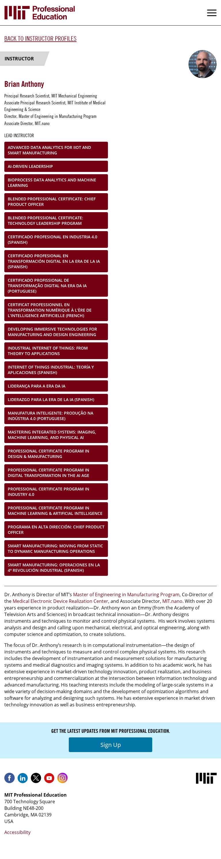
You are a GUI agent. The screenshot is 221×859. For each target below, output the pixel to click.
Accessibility (17, 832)
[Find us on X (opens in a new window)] (36, 780)
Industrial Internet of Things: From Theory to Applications (48, 350)
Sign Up (110, 745)
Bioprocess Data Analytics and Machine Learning (52, 182)
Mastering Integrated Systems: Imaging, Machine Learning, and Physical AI (52, 434)
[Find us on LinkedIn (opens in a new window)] (23, 780)
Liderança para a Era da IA (36, 386)
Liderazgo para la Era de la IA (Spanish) (51, 399)
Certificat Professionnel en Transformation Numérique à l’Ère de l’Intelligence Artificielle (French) (50, 310)
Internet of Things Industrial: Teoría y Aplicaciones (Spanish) (51, 369)
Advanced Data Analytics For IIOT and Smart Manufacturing (49, 150)
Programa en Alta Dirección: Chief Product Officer (56, 529)
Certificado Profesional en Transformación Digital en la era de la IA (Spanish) (54, 261)
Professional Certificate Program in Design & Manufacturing (48, 453)
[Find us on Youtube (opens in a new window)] (49, 780)
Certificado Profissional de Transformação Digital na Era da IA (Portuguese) (47, 285)
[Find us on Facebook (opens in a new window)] (9, 780)
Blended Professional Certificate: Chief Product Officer (52, 201)
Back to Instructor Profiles (40, 38)
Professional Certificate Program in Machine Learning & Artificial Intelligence (55, 510)
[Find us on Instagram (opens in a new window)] (62, 780)
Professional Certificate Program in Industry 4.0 (48, 491)
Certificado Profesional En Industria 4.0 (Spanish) (52, 239)
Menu (212, 13)
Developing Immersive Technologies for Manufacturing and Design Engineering (52, 331)
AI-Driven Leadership (30, 166)
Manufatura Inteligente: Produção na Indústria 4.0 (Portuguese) (50, 415)
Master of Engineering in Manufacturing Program (126, 594)
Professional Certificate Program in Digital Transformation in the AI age (48, 472)
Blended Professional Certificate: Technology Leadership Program (45, 220)
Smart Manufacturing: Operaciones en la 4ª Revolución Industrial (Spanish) (54, 567)
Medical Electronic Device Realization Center (60, 601)
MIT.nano (172, 601)
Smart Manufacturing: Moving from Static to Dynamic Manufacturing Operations (55, 548)
